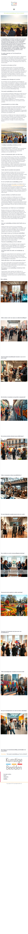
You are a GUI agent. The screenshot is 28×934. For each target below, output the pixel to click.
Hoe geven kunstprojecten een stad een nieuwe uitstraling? (14, 710)
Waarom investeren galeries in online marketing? (12, 592)
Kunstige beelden (7, 774)
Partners (5, 779)
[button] (14, 9)
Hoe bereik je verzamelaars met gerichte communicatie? (13, 397)
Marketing (3, 754)
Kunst (5, 775)
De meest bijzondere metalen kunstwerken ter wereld (12, 514)
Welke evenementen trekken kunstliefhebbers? (11, 475)
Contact (5, 778)
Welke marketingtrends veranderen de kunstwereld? (12, 671)
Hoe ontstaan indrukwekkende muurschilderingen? (12, 436)
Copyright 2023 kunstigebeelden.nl (14, 783)
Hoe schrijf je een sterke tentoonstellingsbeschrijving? (13, 553)
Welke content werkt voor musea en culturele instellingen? (14, 317)
